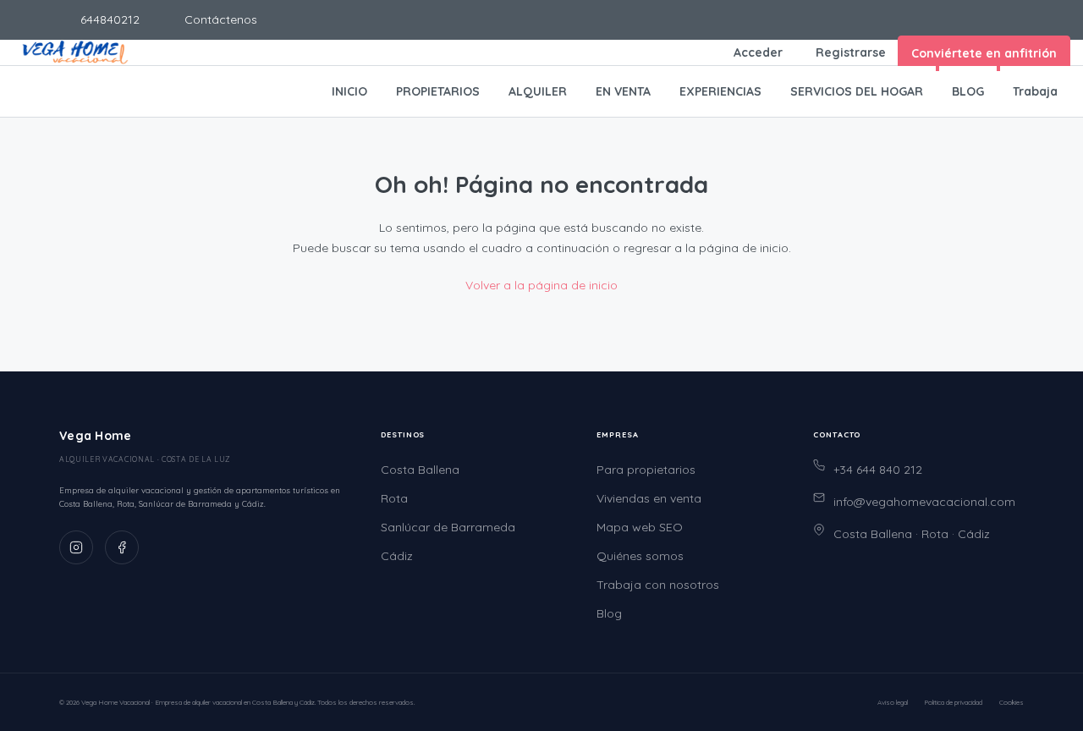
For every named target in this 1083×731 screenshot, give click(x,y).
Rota (394, 498)
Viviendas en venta (648, 498)
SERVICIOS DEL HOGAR (856, 91)
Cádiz (397, 555)
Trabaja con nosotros (657, 584)
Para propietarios (645, 469)
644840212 (108, 19)
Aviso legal (892, 702)
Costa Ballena (420, 469)
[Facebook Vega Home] (122, 547)
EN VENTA (623, 91)
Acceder (758, 52)
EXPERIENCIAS (720, 91)
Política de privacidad (953, 702)
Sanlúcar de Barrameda (448, 527)
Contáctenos (219, 19)
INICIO (349, 91)
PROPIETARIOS (438, 91)
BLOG (968, 91)
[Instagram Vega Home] (76, 547)
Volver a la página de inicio (541, 285)
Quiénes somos (640, 555)
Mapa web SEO (639, 527)
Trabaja (1035, 91)
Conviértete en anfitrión (984, 53)
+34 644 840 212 (877, 469)
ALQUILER (538, 91)
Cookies (1011, 702)
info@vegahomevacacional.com (924, 501)
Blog (609, 613)
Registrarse (851, 52)
